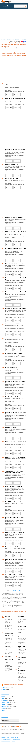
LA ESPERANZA (5, 706)
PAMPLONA (4, 700)
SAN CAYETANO (5, 702)
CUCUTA (3, 687)
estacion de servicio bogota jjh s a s (22, 670)
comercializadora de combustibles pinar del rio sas (9, 633)
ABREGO (3, 704)
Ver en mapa (17, 94)
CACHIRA (3, 710)
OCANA (3, 696)
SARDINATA (4, 712)
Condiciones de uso (16, 739)
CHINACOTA (4, 715)
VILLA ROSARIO (5, 694)
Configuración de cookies (5, 741)
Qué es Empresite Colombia (6, 739)
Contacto (13, 741)
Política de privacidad (14, 737)
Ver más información (21, 47)
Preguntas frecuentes (5, 737)
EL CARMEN (4, 717)
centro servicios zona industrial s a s (9, 648)
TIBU (2, 698)
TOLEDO (3, 708)
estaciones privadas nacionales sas (8, 618)
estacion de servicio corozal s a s (22, 657)
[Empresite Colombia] (5, 6)
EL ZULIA (3, 689)
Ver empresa (9, 94)
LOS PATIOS (4, 691)
